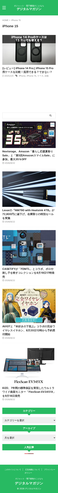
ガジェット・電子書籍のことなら (29, 478)
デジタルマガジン (29, 9)
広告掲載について (32, 469)
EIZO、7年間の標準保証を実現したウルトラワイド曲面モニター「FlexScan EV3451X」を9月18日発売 (29, 391)
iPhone (22, 76)
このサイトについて (12, 469)
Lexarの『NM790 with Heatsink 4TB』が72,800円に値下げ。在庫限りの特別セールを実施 (28, 214)
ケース (40, 76)
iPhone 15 (31, 76)
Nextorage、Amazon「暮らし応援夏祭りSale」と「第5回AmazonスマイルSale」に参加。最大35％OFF (28, 155)
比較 (47, 76)
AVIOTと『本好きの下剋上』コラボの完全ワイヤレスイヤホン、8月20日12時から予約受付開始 (28, 330)
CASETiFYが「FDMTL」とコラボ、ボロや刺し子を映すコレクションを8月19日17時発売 (28, 272)
